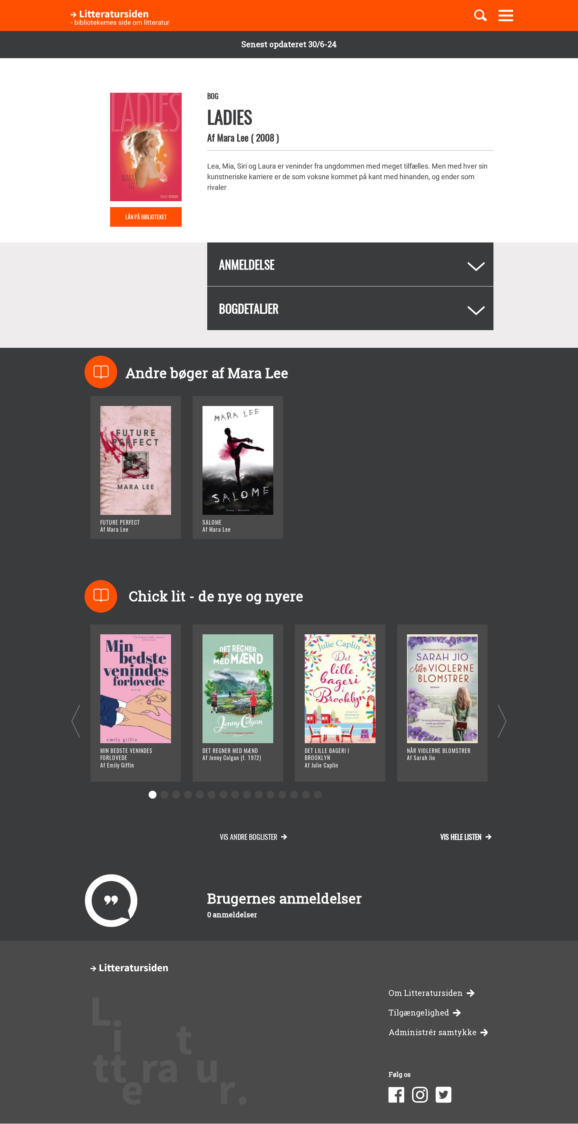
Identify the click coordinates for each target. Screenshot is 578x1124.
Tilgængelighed (418, 1012)
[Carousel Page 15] (318, 795)
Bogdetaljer (249, 308)
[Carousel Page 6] (211, 795)
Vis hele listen (461, 837)
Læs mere (126, 523)
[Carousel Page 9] (247, 795)
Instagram (420, 1095)
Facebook (396, 1095)
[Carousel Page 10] (259, 795)
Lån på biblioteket (146, 217)
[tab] (350, 264)
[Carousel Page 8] (235, 795)
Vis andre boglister (248, 837)
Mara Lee (233, 137)
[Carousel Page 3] (176, 795)
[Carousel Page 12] (282, 795)
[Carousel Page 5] (200, 795)
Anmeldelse (246, 264)
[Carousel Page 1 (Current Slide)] (152, 795)
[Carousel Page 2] (164, 795)
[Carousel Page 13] (294, 795)
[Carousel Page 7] (223, 795)
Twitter (443, 1095)
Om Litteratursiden (425, 993)
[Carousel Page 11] (270, 795)
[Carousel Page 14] (306, 795)
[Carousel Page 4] (188, 795)
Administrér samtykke (432, 1032)
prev (76, 721)
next (502, 721)
